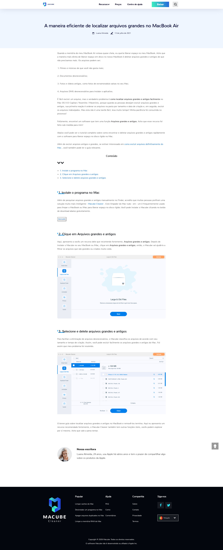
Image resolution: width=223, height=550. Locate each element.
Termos (135, 521)
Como (107, 510)
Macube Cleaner (96, 203)
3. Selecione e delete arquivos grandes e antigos (83, 177)
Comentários (110, 515)
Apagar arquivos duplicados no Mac (89, 515)
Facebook (160, 505)
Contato (135, 510)
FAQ (107, 504)
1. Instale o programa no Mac (73, 170)
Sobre (134, 504)
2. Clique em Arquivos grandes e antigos (79, 174)
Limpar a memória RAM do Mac (88, 521)
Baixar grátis (61, 219)
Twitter (168, 505)
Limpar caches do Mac (84, 504)
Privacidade (137, 515)
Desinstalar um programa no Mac (88, 510)
